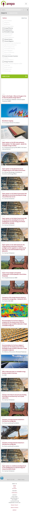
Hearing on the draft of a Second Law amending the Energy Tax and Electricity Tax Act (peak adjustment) (14, 396)
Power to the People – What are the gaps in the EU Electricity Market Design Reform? (14, 96)
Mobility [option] (6, 58)
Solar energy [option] (7, 54)
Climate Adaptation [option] (9, 37)
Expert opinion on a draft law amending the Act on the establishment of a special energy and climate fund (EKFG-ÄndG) (14, 467)
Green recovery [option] (8, 67)
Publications (14, 492)
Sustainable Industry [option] (9, 48)
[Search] (22, 10)
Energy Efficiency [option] (8, 28)
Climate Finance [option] (8, 39)
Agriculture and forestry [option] (10, 45)
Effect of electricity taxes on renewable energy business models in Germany (13, 372)
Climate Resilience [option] (8, 60)
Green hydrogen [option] (8, 33)
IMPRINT (14, 510)
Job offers (14, 488)
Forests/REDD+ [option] (8, 20)
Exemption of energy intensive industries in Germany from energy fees (13, 420)
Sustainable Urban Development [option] (12, 43)
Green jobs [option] (7, 65)
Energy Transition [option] (8, 61)
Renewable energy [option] (9, 32)
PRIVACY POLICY (14, 505)
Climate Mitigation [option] (9, 41)
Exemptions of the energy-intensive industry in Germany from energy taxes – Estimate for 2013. (14, 298)
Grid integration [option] (8, 50)
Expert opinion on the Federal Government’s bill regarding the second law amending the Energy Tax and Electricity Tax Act (14, 195)
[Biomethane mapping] (14, 110)
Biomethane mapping (7, 121)
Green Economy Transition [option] (11, 56)
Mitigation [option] (6, 22)
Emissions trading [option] (8, 26)
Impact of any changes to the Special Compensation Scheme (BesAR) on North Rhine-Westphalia (14, 274)
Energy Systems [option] (8, 30)
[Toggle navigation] (26, 3)
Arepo (14, 485)
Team (14, 487)
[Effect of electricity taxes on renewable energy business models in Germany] (14, 361)
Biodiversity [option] (7, 24)
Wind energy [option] (7, 71)
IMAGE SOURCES (14, 507)
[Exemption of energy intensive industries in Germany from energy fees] (14, 409)
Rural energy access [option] (9, 46)
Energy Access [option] (8, 69)
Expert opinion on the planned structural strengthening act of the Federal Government (13, 169)
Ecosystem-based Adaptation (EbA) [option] (13, 63)
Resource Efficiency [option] (9, 52)
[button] (14, 76)
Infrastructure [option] (7, 35)
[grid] (14, 276)
